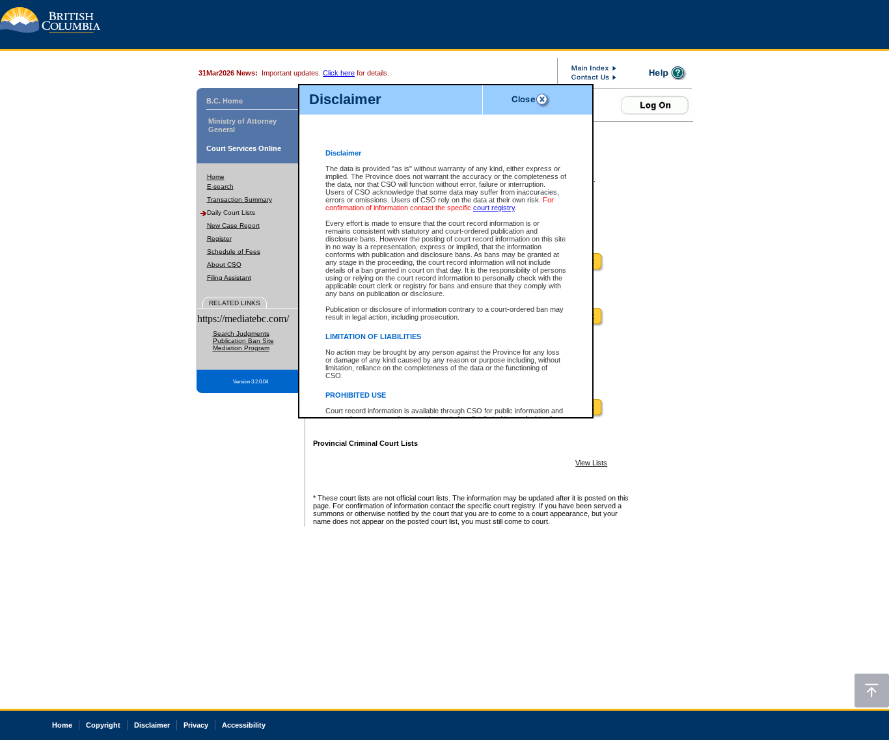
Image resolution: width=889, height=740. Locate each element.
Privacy (196, 725)
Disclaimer (152, 725)
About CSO (224, 264)
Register (219, 238)
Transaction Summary (239, 199)
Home (216, 176)
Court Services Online (243, 148)
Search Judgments (241, 333)
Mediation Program (241, 347)
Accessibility (244, 725)
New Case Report (233, 225)
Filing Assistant (229, 277)
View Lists (591, 463)
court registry (494, 208)
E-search (220, 186)
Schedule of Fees (233, 251)
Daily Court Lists (231, 212)
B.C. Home (224, 101)
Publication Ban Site (243, 340)
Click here (339, 73)
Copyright (103, 725)
